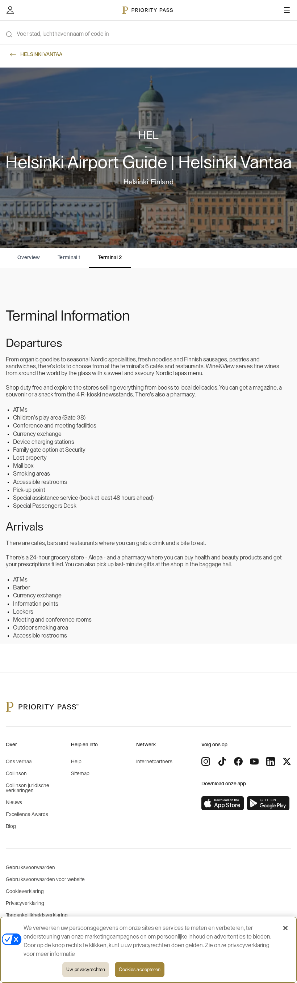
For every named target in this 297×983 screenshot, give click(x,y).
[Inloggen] (10, 10)
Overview (28, 257)
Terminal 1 (69, 257)
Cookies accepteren (139, 969)
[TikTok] (222, 761)
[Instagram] (205, 761)
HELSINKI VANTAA (41, 54)
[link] (222, 803)
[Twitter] (287, 761)
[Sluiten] (285, 928)
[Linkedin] (270, 761)
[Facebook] (238, 761)
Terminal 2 (110, 257)
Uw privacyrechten (85, 969)
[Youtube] (254, 761)
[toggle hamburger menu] (287, 10)
